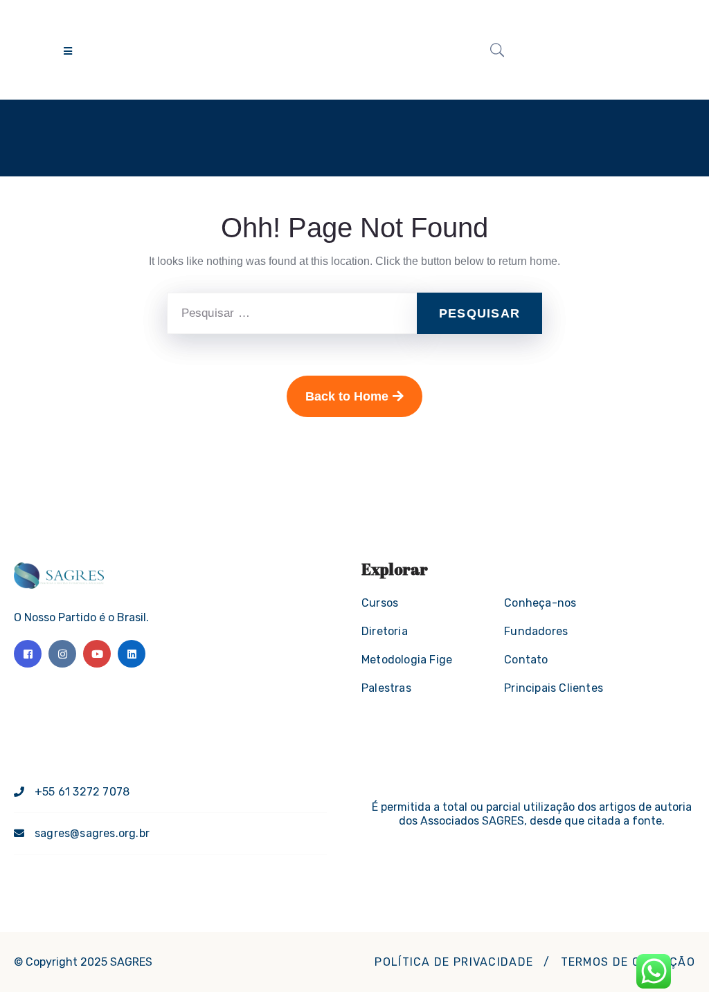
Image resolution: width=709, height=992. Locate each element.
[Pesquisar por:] (292, 313)
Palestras (386, 688)
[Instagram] (62, 654)
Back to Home (346, 396)
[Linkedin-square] (131, 654)
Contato (526, 659)
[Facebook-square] (28, 654)
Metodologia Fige (406, 659)
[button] (454, 962)
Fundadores (536, 631)
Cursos (379, 602)
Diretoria (384, 631)
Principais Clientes (553, 688)
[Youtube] (97, 654)
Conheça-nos (540, 602)
